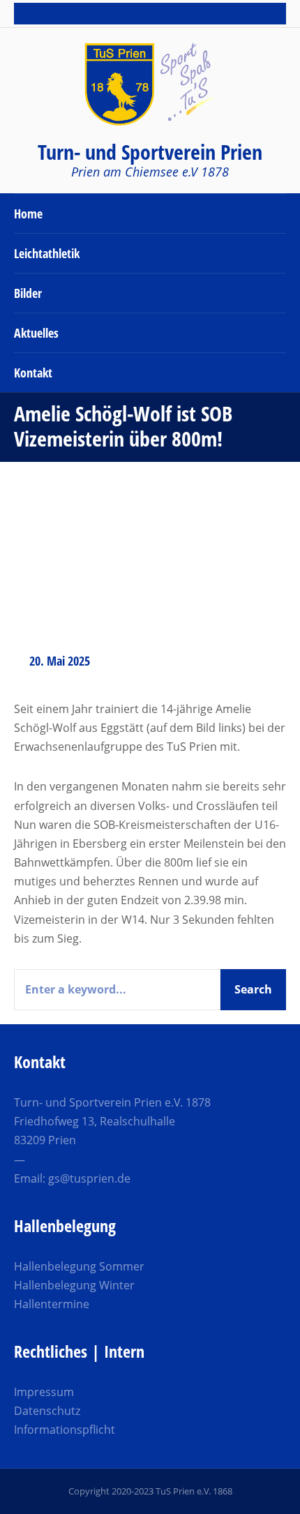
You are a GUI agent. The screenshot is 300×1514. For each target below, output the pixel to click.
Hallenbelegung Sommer (79, 1266)
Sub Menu (38, 13)
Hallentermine (51, 1304)
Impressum (44, 1392)
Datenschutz (47, 1410)
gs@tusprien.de (89, 1178)
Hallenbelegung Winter (74, 1285)
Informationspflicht (64, 1429)
